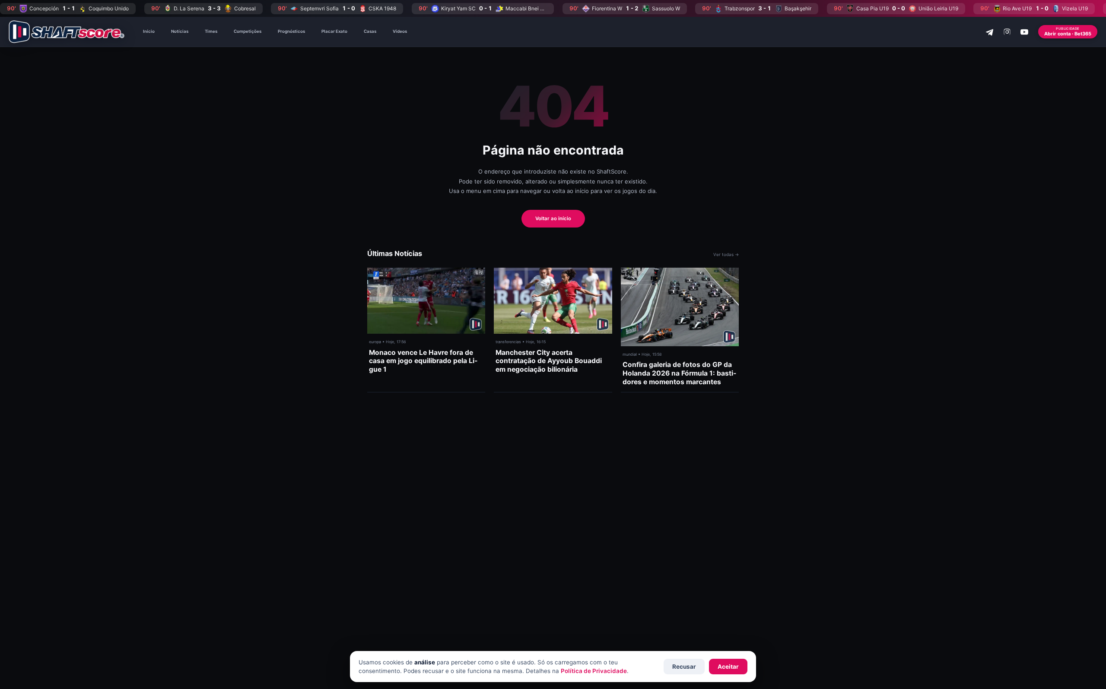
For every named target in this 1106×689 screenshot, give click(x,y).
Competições (247, 31)
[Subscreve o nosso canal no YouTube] (1024, 32)
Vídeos (400, 31)
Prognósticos (291, 31)
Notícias (179, 31)
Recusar (684, 666)
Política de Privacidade (594, 670)
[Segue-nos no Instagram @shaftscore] (1007, 32)
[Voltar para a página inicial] (66, 31)
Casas (370, 31)
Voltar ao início (553, 218)
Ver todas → (726, 254)
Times (211, 31)
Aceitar (728, 666)
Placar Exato (334, 31)
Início (149, 31)
